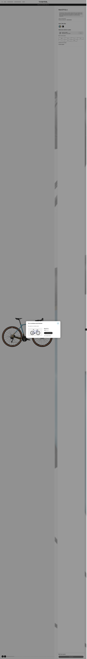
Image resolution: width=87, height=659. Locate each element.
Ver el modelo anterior (47, 335)
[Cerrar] (58, 323)
